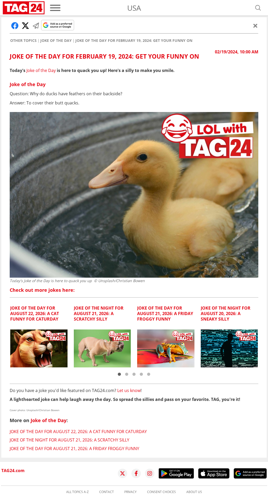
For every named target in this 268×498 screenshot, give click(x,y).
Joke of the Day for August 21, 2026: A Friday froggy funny (74, 448)
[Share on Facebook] (15, 25)
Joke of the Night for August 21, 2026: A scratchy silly (69, 440)
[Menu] (55, 8)
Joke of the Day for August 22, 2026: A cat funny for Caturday (78, 431)
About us (194, 492)
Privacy (130, 492)
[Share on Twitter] (25, 25)
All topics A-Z (77, 492)
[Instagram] (149, 473)
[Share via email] (36, 25)
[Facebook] (136, 473)
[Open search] (258, 7)
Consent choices (161, 492)
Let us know (129, 390)
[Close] (255, 26)
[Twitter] (122, 473)
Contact (106, 492)
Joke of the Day (56, 40)
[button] (119, 374)
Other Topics (23, 40)
